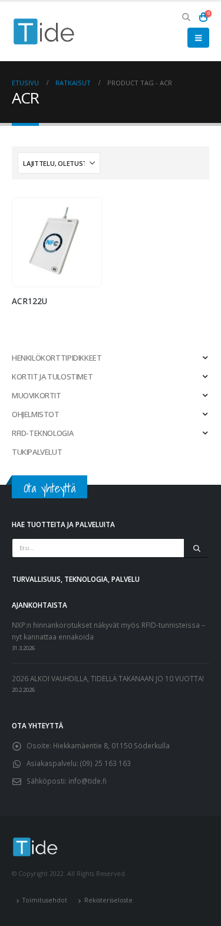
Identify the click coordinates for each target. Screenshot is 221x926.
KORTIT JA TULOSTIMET (52, 376)
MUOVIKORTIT (36, 395)
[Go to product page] (56, 242)
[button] (187, 17)
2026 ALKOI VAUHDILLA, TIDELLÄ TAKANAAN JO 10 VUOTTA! (108, 678)
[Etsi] (196, 548)
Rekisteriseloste (108, 900)
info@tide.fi (87, 780)
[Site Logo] (44, 31)
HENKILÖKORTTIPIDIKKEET (56, 357)
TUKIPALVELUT (37, 452)
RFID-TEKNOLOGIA (42, 433)
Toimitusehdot (44, 900)
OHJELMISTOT (36, 414)
